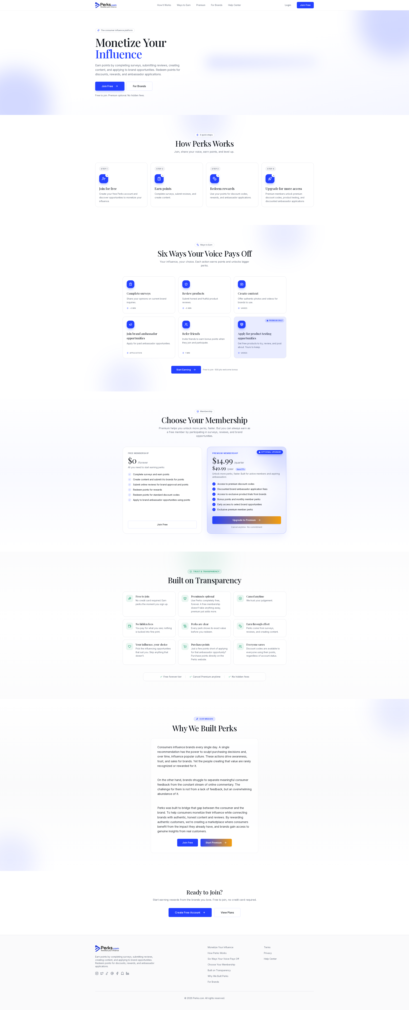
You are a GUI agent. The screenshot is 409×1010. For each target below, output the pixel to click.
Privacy (268, 953)
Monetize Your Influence (220, 947)
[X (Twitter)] (102, 973)
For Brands (216, 5)
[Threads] (112, 973)
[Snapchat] (122, 973)
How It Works (164, 5)
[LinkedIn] (127, 973)
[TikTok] (107, 973)
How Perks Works (217, 953)
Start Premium (214, 842)
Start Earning (183, 369)
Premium (200, 5)
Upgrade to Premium (244, 520)
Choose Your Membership (221, 964)
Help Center (234, 5)
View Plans (227, 912)
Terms (267, 947)
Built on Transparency (219, 970)
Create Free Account (187, 912)
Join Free (305, 5)
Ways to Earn (184, 5)
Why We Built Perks (218, 976)
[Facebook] (117, 973)
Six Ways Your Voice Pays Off (223, 958)
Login (288, 5)
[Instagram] (96, 973)
